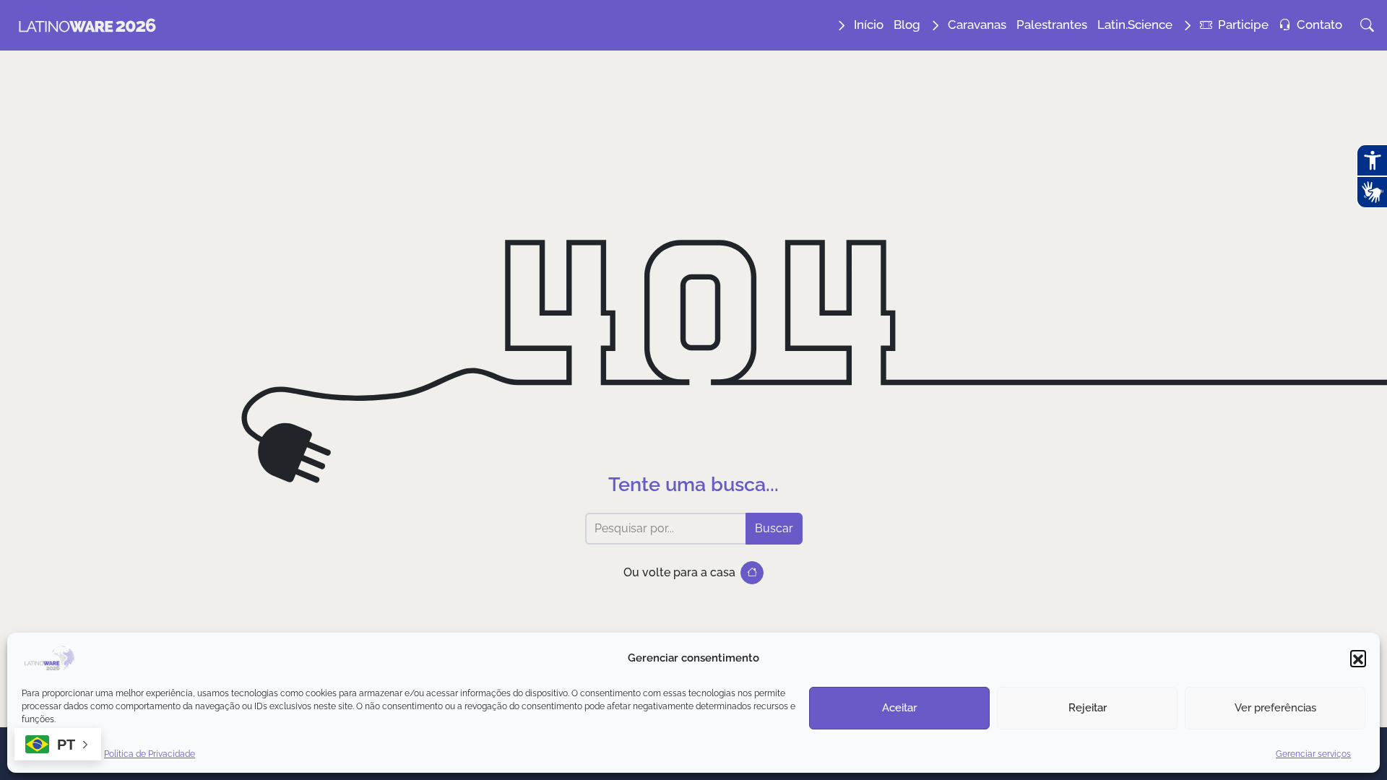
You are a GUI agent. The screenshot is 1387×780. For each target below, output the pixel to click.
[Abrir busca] (1367, 25)
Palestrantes (1051, 24)
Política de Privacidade (149, 754)
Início (868, 24)
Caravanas (977, 24)
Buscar (774, 528)
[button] (1358, 658)
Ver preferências (1275, 707)
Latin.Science (1134, 24)
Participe (1243, 24)
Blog (907, 24)
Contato (1319, 24)
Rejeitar (1087, 707)
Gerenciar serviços (1313, 754)
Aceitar (899, 707)
